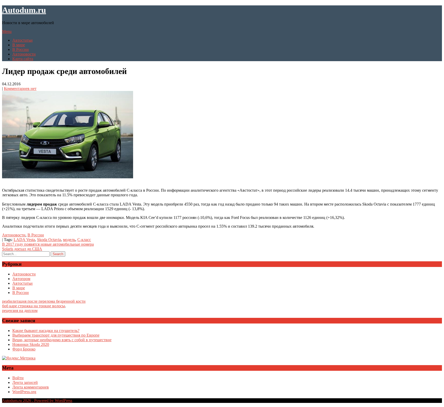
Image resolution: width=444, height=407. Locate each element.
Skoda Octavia (49, 239)
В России (20, 49)
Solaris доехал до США (22, 249)
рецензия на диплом (20, 310)
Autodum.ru (24, 10)
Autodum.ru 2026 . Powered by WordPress (37, 400)
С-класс (84, 239)
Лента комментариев (30, 387)
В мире (18, 45)
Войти (18, 378)
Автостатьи (22, 40)
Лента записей (25, 382)
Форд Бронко (23, 349)
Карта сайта (22, 59)
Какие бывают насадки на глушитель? (45, 330)
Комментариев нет (20, 88)
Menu (7, 31)
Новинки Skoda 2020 (30, 344)
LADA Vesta (24, 239)
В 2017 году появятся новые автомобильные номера (48, 244)
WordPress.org (24, 392)
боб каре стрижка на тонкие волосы (33, 306)
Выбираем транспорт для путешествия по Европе (55, 335)
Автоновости (24, 54)
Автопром (21, 278)
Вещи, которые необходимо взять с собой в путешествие (62, 340)
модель (69, 239)
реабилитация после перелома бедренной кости (44, 301)
